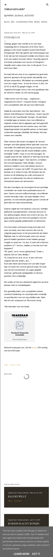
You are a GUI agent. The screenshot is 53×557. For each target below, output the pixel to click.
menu (34, 347)
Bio (13, 22)
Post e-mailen (15, 365)
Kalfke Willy (17, 496)
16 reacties (17, 501)
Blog (7, 22)
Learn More (21, 553)
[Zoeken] (47, 4)
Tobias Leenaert (14, 9)
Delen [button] (6, 365)
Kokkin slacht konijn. (24, 523)
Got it (36, 553)
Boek (37, 22)
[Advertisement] (26, 459)
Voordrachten (24, 22)
